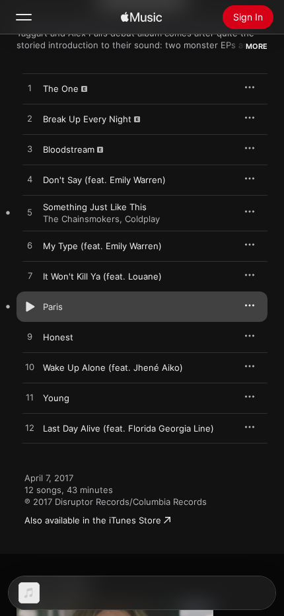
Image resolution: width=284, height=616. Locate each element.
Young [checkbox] (56, 398)
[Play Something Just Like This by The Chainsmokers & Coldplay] (30, 213)
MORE (256, 46)
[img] (141, 17)
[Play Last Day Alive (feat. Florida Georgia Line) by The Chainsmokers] (30, 428)
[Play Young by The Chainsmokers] (30, 398)
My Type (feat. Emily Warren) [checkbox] (102, 246)
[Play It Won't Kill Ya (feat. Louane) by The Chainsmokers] (30, 276)
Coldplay (142, 218)
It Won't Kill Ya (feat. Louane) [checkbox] (102, 276)
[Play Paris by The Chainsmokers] (30, 307)
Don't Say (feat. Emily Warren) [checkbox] (104, 179)
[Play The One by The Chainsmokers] (30, 89)
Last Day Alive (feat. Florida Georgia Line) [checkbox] (128, 428)
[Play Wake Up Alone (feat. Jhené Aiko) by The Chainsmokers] (30, 367)
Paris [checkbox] (53, 306)
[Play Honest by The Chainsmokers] (30, 337)
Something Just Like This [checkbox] (95, 207)
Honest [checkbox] (58, 337)
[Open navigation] (23, 17)
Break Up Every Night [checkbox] (87, 119)
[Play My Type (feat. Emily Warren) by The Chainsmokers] (30, 246)
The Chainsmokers (81, 218)
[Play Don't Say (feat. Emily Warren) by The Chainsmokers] (30, 180)
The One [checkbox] (61, 88)
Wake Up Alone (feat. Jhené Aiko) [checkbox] (113, 367)
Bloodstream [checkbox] (68, 149)
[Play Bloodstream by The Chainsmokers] (30, 149)
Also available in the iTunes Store (92, 520)
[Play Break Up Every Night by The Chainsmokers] (30, 119)
